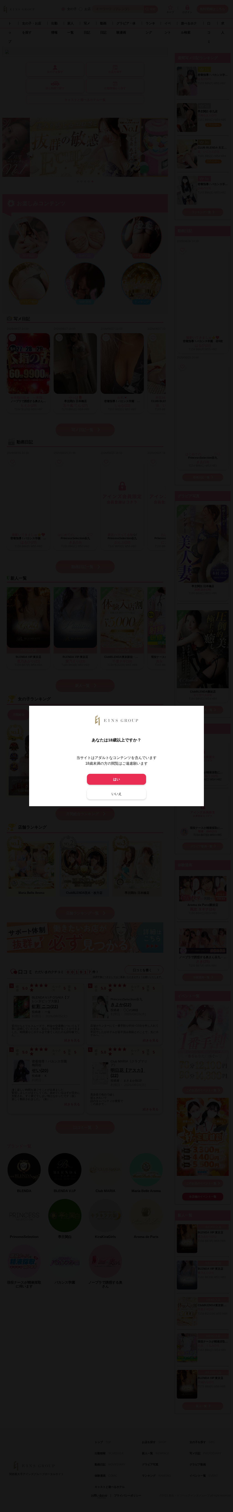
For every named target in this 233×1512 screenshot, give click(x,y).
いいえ (116, 794)
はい (116, 779)
